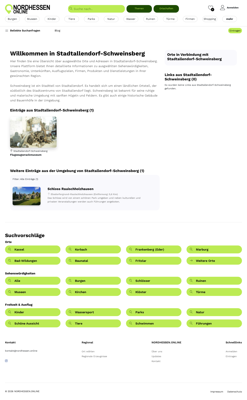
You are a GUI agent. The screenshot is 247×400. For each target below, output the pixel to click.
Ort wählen (88, 351)
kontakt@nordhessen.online (21, 350)
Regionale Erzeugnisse (94, 356)
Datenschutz (234, 391)
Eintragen (235, 30)
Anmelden (233, 7)
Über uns (157, 351)
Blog (57, 30)
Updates (156, 356)
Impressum (216, 391)
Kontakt (156, 361)
